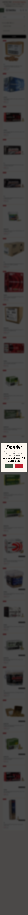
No (18, 466)
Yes (9, 466)
